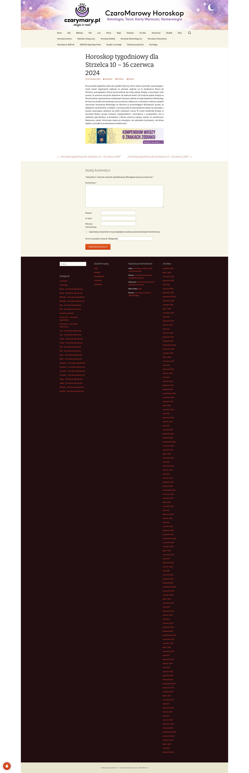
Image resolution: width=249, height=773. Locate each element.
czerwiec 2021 (168, 506)
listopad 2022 (168, 437)
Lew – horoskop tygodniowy (71, 330)
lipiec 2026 (167, 272)
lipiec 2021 (167, 502)
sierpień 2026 (168, 268)
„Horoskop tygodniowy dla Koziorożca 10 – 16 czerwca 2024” (159, 156)
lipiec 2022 (167, 454)
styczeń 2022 (168, 478)
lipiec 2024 (167, 357)
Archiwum (108, 79)
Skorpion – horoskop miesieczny (72, 367)
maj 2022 (166, 462)
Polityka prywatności (135, 44)
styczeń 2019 (168, 623)
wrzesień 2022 (168, 446)
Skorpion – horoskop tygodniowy (72, 363)
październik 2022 (169, 442)
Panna (108, 33)
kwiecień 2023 (168, 417)
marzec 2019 (168, 615)
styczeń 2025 (168, 333)
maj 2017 (166, 704)
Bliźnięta (79, 33)
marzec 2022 (168, 470)
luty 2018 (166, 667)
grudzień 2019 (168, 579)
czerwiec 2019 (168, 603)
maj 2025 (166, 317)
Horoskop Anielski (108, 38)
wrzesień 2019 (168, 591)
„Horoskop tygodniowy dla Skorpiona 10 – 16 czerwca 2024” (89, 156)
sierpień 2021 (168, 498)
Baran (59, 33)
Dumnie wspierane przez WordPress (134, 767)
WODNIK (97, 272)
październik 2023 (169, 393)
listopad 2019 (168, 583)
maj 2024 (166, 365)
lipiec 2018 (167, 647)
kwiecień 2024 (168, 369)
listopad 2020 (168, 534)
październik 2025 (169, 296)
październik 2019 (169, 587)
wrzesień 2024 (168, 349)
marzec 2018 (168, 663)
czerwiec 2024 (168, 361)
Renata (131, 79)
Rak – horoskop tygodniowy (70, 347)
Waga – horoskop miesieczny (71, 383)
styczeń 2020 (168, 575)
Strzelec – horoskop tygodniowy (72, 371)
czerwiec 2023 (168, 409)
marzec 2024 (168, 373)
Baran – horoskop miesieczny (71, 293)
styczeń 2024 (168, 381)
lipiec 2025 (167, 309)
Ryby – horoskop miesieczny (71, 359)
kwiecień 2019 (168, 611)
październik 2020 (169, 538)
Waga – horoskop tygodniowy (71, 379)
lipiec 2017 (167, 695)
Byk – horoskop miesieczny (70, 309)
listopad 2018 (168, 631)
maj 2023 (166, 413)
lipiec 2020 (167, 550)
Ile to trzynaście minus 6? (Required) (101, 238)
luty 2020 (166, 571)
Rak (90, 33)
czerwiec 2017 (168, 699)
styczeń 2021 (168, 526)
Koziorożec (156, 33)
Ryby (180, 33)
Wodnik (169, 33)
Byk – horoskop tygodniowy (70, 305)
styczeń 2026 (168, 288)
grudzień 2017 (168, 675)
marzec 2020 (168, 566)
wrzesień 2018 (168, 639)
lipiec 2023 (167, 405)
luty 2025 (166, 329)
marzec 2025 (168, 325)
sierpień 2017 (168, 691)
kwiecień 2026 (168, 280)
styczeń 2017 (168, 720)
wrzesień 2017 (168, 687)
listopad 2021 (168, 486)
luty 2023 (166, 425)
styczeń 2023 (168, 429)
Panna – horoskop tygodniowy (71, 339)
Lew (99, 33)
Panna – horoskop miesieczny (71, 343)
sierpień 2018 (168, 643)
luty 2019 (166, 619)
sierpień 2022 (168, 450)
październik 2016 (169, 732)
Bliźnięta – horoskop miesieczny (72, 301)
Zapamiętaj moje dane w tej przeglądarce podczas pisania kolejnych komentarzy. (124, 231)
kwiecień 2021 (168, 514)
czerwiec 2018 (168, 651)
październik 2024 (169, 345)
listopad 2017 (168, 679)
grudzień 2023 (168, 385)
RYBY (96, 268)
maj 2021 (166, 510)
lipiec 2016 (167, 744)
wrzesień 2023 (168, 397)
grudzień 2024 (168, 337)
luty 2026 (166, 284)
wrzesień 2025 (168, 300)
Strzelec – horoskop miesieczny (72, 375)
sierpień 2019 (168, 595)
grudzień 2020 (168, 530)
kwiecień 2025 (168, 321)
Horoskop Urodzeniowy (157, 38)
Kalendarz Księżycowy (86, 38)
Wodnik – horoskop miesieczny (72, 391)
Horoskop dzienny (64, 38)
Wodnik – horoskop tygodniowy (72, 387)
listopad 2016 (168, 728)
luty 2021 (166, 522)
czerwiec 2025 (168, 313)
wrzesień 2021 (168, 494)
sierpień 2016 (168, 740)
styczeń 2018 (168, 671)
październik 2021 (169, 490)
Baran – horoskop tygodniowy (71, 289)
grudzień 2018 (168, 627)
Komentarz (91, 182)
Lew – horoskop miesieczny (70, 335)
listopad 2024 (168, 341)
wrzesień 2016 (168, 736)
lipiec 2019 (167, 599)
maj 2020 (166, 558)
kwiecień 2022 (168, 466)
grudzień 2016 (168, 724)
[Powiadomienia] (7, 766)
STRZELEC (98, 280)
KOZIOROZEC (99, 276)
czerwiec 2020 (168, 554)
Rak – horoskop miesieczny (70, 351)
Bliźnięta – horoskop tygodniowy (72, 297)
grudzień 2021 (168, 482)
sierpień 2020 (168, 546)
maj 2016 (166, 748)
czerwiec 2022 (168, 458)
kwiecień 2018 (168, 659)
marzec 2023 (168, 421)
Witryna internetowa (90, 225)
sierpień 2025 (168, 304)
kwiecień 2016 (168, 752)
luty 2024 (166, 377)
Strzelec (142, 33)
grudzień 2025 (168, 292)
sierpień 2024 (168, 353)
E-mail (89, 218)
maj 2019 (166, 607)
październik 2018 (169, 635)
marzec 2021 (168, 518)
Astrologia (153, 44)
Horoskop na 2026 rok (65, 44)
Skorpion (130, 33)
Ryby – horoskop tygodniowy (71, 355)
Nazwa (89, 213)
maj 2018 (166, 655)
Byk (69, 33)
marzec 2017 (168, 712)
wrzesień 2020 (168, 542)
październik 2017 (169, 683)
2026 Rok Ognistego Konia (90, 44)
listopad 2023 (168, 389)
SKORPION (98, 284)
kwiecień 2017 (168, 708)
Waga (119, 33)
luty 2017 (166, 716)
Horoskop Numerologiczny (131, 38)
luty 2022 (166, 474)
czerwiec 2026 (168, 276)
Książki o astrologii (113, 44)
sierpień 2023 (168, 401)
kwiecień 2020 (168, 562)
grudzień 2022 (168, 433)
